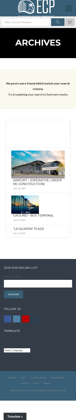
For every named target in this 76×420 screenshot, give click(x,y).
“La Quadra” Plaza (28, 229)
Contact (25, 383)
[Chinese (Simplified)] (6, 344)
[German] (26, 339)
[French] (16, 339)
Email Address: (12, 276)
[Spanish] (11, 339)
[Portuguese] (11, 344)
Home (36, 383)
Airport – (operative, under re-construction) (37, 182)
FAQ (23, 377)
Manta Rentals (57, 377)
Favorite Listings (38, 377)
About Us (11, 377)
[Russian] (21, 339)
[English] (6, 339)
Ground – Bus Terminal (33, 215)
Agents (47, 383)
